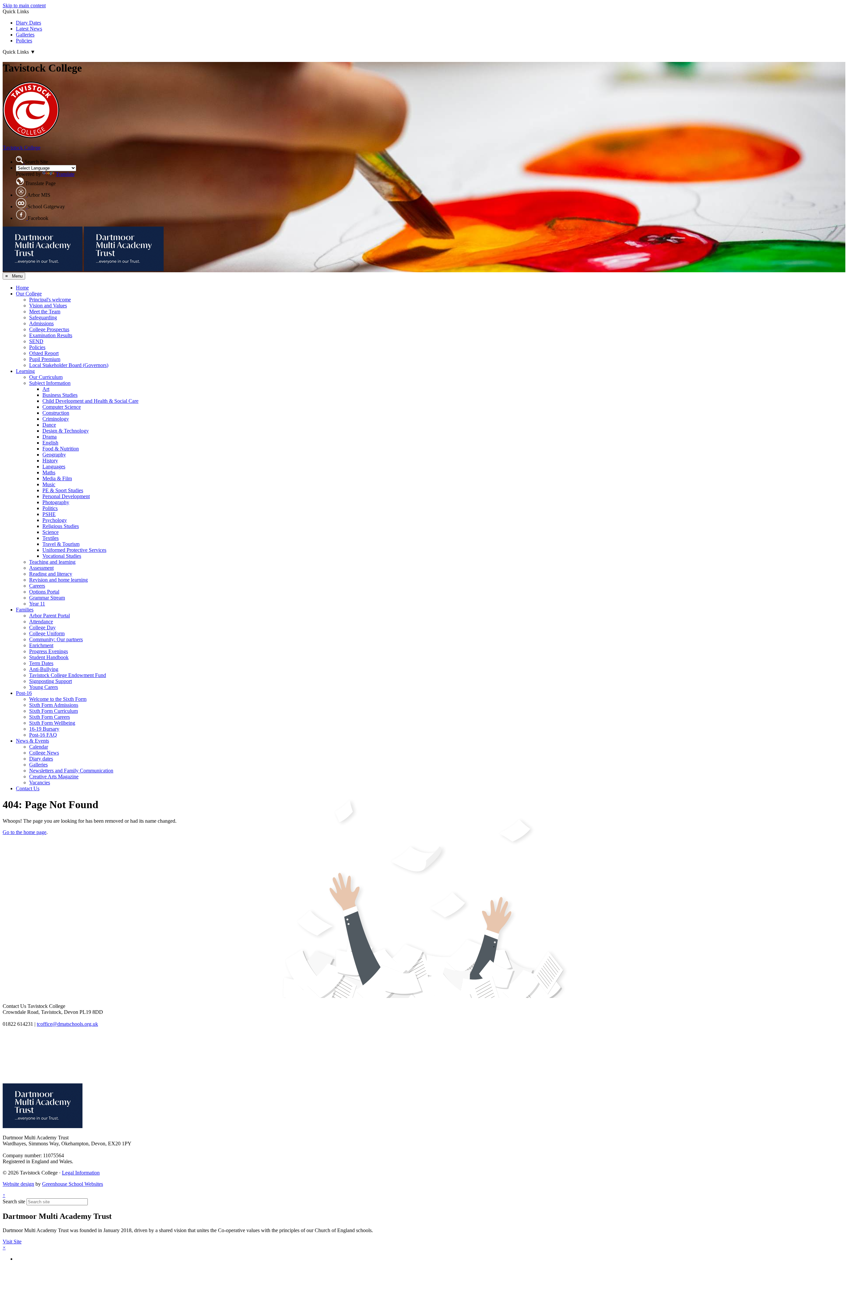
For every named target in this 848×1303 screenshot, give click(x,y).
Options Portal (44, 592)
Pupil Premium (44, 359)
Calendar (38, 747)
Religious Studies (60, 526)
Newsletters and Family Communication (71, 770)
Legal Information (81, 1172)
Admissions (41, 323)
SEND (36, 341)
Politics (50, 508)
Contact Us (27, 788)
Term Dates (41, 663)
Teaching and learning (52, 562)
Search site (14, 1201)
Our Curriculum (46, 377)
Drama (49, 437)
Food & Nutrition (60, 448)
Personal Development (66, 496)
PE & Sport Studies (62, 490)
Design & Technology (65, 431)
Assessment (41, 568)
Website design (18, 1184)
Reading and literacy (50, 574)
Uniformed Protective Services (74, 550)
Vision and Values (48, 305)
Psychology (54, 520)
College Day (42, 627)
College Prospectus (49, 329)
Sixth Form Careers (49, 717)
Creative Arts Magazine (54, 776)
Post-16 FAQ (43, 735)
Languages (53, 466)
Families (24, 609)
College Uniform (47, 633)
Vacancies (39, 782)
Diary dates (41, 758)
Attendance (41, 621)
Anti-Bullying (43, 669)
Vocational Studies (61, 556)
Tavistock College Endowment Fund (67, 675)
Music (48, 484)
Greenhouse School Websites (72, 1184)
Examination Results (50, 335)
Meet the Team (44, 311)
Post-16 (24, 693)
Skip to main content (24, 5)
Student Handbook (49, 657)
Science (50, 532)
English (50, 442)
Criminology (55, 419)
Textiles (50, 538)
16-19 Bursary (44, 729)
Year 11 (37, 603)
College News (44, 753)
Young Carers (43, 687)
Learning (25, 371)
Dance (49, 425)
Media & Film (57, 478)
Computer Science (61, 407)
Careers (37, 586)
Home (22, 287)
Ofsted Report (44, 353)
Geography (54, 454)
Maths (48, 472)
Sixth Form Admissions (53, 705)
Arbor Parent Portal (49, 615)
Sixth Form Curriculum (53, 711)
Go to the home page (24, 832)
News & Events (32, 741)
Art (45, 389)
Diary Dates (28, 23)
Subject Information (50, 383)
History (50, 460)
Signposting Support (50, 681)
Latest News (29, 28)
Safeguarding (43, 317)
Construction (55, 413)
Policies (24, 40)
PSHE (49, 514)
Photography (55, 502)
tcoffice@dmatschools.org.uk (67, 1024)
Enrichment (41, 645)
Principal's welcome (50, 299)
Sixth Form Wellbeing (52, 723)
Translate (65, 174)
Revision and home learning (58, 580)
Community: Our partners (56, 639)
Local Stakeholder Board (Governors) (68, 365)
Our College (29, 293)
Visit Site (12, 1241)
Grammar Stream (47, 597)
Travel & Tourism (61, 544)
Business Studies (60, 395)
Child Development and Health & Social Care (90, 401)
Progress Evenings (48, 651)
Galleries (25, 34)
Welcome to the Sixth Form (57, 699)
